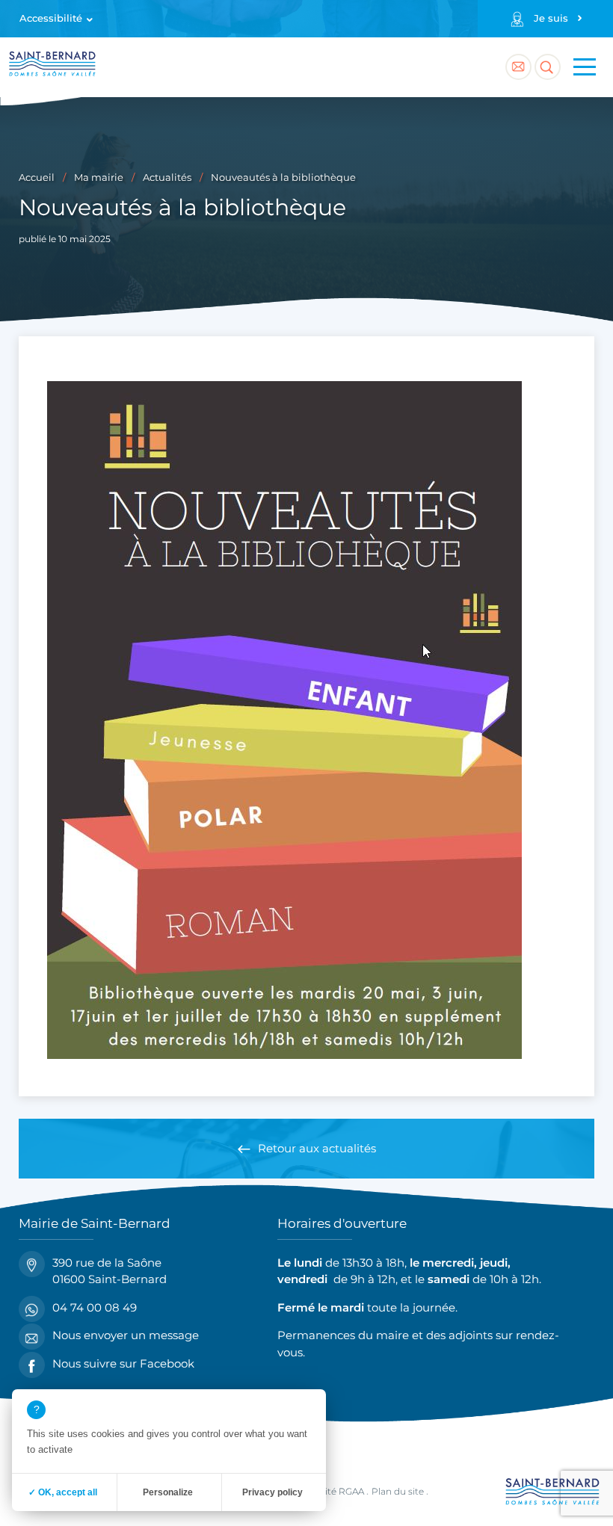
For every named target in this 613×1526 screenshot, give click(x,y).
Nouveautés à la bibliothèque (283, 177)
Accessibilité (50, 18)
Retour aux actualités (317, 1148)
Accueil (37, 177)
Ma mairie (98, 177)
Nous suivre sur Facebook (123, 1363)
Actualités (167, 177)
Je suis (551, 18)
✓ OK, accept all (62, 1492)
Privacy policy (272, 1492)
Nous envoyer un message (125, 1335)
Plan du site (398, 1491)
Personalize (168, 1492)
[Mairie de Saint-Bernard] (52, 66)
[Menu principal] (584, 67)
